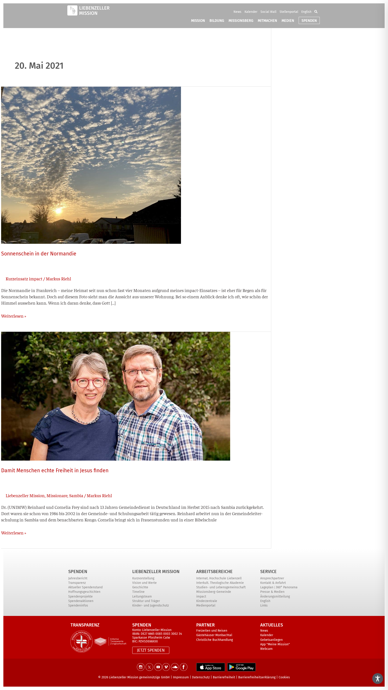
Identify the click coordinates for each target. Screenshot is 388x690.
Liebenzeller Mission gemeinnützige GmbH (139, 677)
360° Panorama (287, 587)
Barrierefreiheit (224, 677)
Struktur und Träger (146, 601)
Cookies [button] (284, 677)
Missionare (56, 495)
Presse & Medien (272, 592)
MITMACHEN (267, 20)
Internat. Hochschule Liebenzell (219, 578)
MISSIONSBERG (241, 20)
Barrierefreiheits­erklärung (257, 677)
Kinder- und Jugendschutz (150, 605)
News (237, 12)
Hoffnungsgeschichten (84, 592)
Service (268, 571)
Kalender (251, 12)
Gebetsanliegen (271, 640)
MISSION (198, 20)
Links (264, 605)
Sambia (76, 495)
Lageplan (266, 587)
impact (201, 596)
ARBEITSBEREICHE (214, 571)
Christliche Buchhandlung (214, 640)
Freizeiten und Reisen (211, 631)
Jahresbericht (77, 578)
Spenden (77, 571)
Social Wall (268, 12)
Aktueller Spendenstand (85, 587)
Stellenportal (289, 12)
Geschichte (140, 587)
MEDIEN (288, 20)
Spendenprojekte (80, 596)
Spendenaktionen (80, 601)
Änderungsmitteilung (275, 596)
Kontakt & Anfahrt (273, 583)
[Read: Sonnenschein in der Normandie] (91, 164)
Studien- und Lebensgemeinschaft (221, 587)
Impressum (181, 677)
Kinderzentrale (206, 601)
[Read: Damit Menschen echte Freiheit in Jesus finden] (115, 395)
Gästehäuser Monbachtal (214, 635)
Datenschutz (201, 677)
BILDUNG (216, 20)
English (306, 12)
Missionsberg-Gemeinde (213, 592)
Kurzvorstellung (143, 578)
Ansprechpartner (272, 578)
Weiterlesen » (13, 316)
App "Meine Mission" (275, 644)
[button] (316, 12)
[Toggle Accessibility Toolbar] (378, 678)
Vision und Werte (144, 583)
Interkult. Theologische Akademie (220, 583)
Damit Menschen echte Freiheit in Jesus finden (54, 470)
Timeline (138, 592)
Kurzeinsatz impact (24, 278)
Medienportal (205, 605)
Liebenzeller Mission (25, 495)
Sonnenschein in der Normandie (38, 254)
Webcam (266, 649)
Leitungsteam (142, 596)
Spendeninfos (78, 605)
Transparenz (77, 583)
